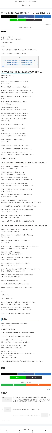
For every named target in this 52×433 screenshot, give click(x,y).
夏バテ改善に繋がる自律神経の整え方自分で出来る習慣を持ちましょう (20, 64)
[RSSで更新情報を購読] (38, 385)
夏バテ (3, 368)
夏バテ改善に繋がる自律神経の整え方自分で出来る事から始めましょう (20, 62)
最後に (3, 66)
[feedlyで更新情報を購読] (13, 385)
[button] (34, 20)
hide (21, 57)
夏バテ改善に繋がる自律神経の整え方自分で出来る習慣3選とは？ (19, 60)
